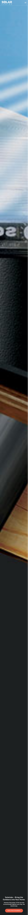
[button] (25, 2)
